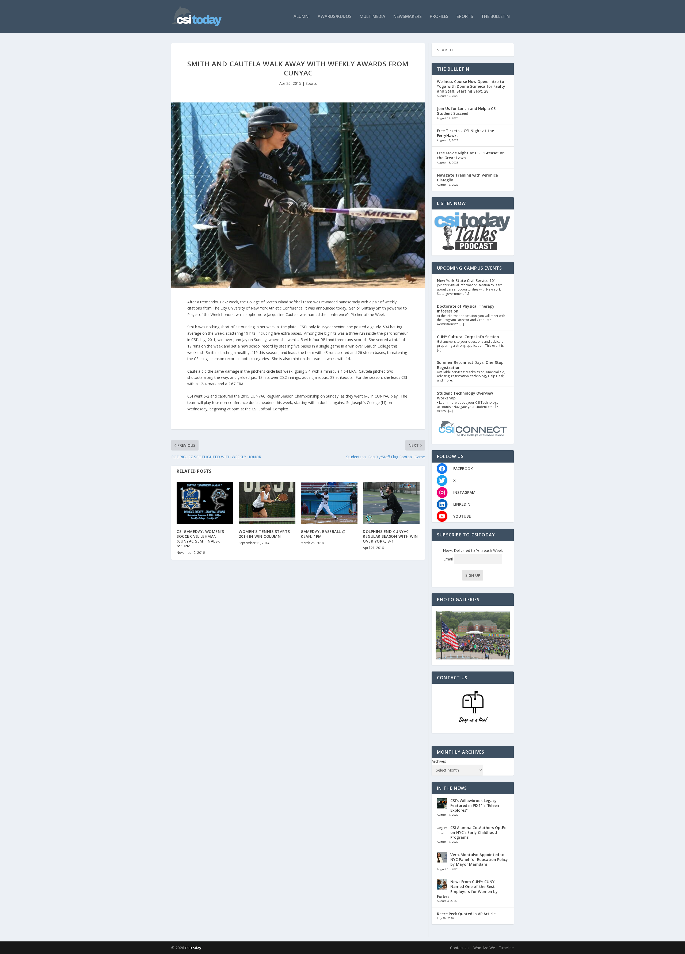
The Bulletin (495, 16)
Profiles (439, 16)
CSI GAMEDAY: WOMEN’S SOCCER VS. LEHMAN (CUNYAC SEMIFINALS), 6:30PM (200, 539)
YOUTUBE (462, 516)
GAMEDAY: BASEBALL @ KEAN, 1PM (323, 534)
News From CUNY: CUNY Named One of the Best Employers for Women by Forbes (467, 889)
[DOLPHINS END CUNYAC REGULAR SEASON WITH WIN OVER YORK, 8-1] (391, 503)
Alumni (302, 16)
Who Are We (484, 947)
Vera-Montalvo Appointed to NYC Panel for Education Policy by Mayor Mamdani (479, 859)
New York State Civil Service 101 (466, 280)
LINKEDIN (461, 504)
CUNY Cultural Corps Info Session (468, 336)
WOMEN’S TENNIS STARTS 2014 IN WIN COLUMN (264, 534)
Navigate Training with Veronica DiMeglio (467, 177)
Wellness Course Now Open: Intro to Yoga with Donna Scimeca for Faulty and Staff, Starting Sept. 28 (471, 86)
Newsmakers (407, 16)
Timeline (506, 947)
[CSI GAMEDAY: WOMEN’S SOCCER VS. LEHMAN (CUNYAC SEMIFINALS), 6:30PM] (205, 503)
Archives (439, 761)
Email (448, 559)
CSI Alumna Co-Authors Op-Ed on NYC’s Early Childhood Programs (478, 832)
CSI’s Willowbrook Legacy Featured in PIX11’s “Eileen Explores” (474, 805)
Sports (464, 16)
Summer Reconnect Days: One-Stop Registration (470, 365)
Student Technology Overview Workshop (465, 395)
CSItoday (193, 947)
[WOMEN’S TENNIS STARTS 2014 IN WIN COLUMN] (267, 503)
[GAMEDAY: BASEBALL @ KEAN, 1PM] (329, 503)
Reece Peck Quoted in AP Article (466, 913)
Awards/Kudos (335, 16)
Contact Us (459, 947)
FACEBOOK (463, 468)
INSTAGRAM (464, 492)
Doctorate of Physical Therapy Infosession (465, 309)
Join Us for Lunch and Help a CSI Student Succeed (467, 111)
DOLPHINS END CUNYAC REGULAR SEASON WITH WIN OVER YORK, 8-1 (390, 536)
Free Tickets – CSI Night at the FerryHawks (465, 133)
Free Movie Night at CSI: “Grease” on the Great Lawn (471, 155)
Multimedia (372, 16)
